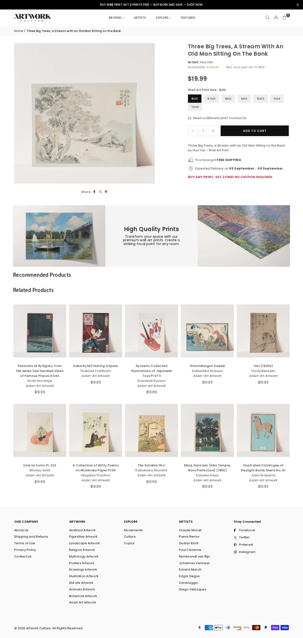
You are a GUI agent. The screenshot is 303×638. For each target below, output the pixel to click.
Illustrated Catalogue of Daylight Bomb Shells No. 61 (263, 468)
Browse (115, 18)
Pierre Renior (189, 536)
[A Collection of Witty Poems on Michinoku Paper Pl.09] (95, 430)
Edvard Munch (190, 569)
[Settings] (276, 17)
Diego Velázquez (192, 589)
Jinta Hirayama (263, 475)
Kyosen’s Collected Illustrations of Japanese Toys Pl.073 (151, 371)
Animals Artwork (82, 589)
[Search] (267, 17)
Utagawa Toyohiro (95, 475)
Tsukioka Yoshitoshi (95, 371)
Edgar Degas (189, 576)
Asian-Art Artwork (40, 386)
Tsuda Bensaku (263, 371)
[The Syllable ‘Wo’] (151, 430)
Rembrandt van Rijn (194, 556)
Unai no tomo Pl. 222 (39, 465)
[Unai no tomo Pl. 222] (39, 430)
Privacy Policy (25, 550)
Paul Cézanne (190, 550)
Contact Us (23, 556)
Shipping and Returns (31, 536)
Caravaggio (188, 582)
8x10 (195, 98)
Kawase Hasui (207, 475)
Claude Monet (190, 530)
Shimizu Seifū (39, 470)
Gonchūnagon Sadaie (207, 366)
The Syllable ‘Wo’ (151, 465)
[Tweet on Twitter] (100, 192)
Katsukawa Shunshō (151, 470)
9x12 (244, 98)
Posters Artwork (81, 563)
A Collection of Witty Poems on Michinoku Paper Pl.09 (96, 468)
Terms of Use (24, 543)
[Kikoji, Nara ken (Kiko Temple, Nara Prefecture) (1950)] (207, 430)
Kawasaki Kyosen (151, 381)
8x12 (228, 98)
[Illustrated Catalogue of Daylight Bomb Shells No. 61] (263, 430)
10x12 (260, 98)
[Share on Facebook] (94, 192)
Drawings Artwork (83, 569)
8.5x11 (211, 98)
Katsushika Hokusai (207, 371)
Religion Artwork (82, 550)
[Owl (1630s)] (263, 331)
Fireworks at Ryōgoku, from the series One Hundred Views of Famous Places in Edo (39, 371)
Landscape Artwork (84, 543)
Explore (162, 18)
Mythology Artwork (83, 556)
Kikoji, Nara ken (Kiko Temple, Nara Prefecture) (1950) (207, 468)
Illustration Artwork (83, 576)
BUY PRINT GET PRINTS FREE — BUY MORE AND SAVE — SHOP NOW (151, 4)
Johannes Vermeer (194, 563)
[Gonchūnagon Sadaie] (207, 331)
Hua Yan (206, 62)
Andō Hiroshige (39, 381)
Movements (133, 530)
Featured (188, 18)
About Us (21, 530)
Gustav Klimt (188, 543)
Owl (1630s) (263, 366)
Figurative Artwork (83, 536)
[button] (284, 17)
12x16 (195, 107)
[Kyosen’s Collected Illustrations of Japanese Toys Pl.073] (151, 331)
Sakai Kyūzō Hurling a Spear (95, 366)
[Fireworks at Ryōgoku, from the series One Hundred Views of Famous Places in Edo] (39, 331)
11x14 (277, 98)
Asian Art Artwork (82, 602)
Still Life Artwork (81, 582)
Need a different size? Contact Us (219, 118)
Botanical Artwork (83, 596)
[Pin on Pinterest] (106, 192)
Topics (129, 543)
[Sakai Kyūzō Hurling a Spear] (95, 331)
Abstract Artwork (82, 530)
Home (18, 31)
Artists (140, 18)
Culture (130, 536)
